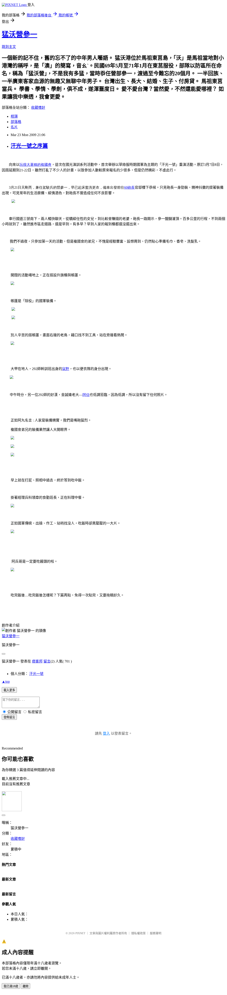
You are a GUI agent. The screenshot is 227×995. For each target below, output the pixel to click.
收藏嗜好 (38, 107)
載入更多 (9, 690)
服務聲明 (155, 933)
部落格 (16, 122)
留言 (47, 661)
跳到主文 (9, 47)
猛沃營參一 (19, 34)
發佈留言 (9, 717)
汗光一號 (36, 674)
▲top (6, 681)
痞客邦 (37, 661)
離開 (25, 986)
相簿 (14, 116)
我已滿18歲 (11, 986)
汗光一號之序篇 (29, 146)
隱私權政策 (138, 933)
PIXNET (80, 933)
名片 (14, 127)
